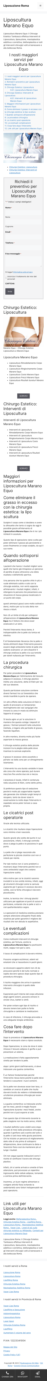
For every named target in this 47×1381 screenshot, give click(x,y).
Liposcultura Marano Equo (24, 90)
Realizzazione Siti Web (29, 1363)
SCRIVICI (23, 396)
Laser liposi (8, 1321)
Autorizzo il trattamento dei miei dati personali (22, 277)
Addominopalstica (11, 1313)
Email (8, 232)
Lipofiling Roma (34, 1222)
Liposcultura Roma (12, 1225)
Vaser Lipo (15, 1228)
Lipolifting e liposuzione (14, 1310)
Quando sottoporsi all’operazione (20, 115)
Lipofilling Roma (10, 1280)
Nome (7, 217)
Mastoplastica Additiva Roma (16, 1288)
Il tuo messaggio (13, 254)
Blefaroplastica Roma (26, 1219)
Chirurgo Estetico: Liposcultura (19, 87)
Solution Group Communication (26, 1366)
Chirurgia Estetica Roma (14, 1222)
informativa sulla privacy (23, 272)
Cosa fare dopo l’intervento (18, 126)
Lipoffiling (7, 1329)
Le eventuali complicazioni (18, 123)
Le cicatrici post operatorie (17, 120)
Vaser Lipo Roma (11, 1292)
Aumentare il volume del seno (17, 1333)
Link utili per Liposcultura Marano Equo (23, 128)
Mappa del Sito (10, 1347)
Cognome (9, 226)
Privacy (6, 1351)
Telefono (9, 243)
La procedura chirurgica (16, 117)
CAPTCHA (9, 283)
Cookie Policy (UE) (11, 1355)
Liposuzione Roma (16, 5)
